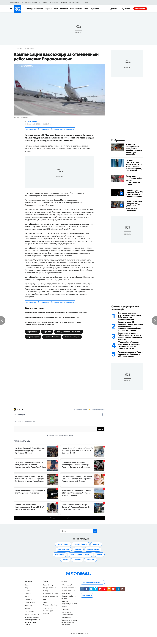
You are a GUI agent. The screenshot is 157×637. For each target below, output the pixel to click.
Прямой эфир (140, 8)
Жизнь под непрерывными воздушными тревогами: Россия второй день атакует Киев (56, 312)
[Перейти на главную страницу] (17, 9)
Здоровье (90, 559)
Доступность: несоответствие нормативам (67, 614)
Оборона (77, 559)
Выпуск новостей (49, 588)
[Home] (14, 48)
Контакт (64, 606)
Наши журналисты (32, 614)
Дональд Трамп (93, 549)
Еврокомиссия (33, 337)
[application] (59, 89)
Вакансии (65, 609)
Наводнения (59, 554)
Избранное (118, 140)
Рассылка (86, 595)
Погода (46, 591)
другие (64, 581)
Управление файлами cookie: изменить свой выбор (69, 622)
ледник (99, 554)
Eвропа (19, 48)
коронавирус (32, 331)
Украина (96, 544)
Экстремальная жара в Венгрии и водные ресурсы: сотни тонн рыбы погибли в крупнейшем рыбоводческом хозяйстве (53, 323)
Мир (56, 8)
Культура (95, 8)
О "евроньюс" (67, 585)
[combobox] (93, 2)
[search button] (83, 2)
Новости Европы (29, 48)
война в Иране (63, 544)
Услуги (45, 581)
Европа (48, 8)
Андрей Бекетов (32, 121)
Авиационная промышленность (69, 331)
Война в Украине (81, 544)
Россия (78, 549)
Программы (29, 611)
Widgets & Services (50, 605)
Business (64, 8)
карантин (47, 331)
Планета (28, 594)
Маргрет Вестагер (52, 337)
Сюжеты (28, 581)
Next (86, 8)
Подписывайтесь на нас (91, 582)
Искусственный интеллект (80, 554)
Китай (65, 559)
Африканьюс (48, 608)
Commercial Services (69, 588)
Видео (27, 608)
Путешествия (76, 8)
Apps (45, 602)
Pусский (14, 2)
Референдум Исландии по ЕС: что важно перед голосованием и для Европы (52, 317)
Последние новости (34, 8)
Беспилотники (63, 549)
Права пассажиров (72, 337)
